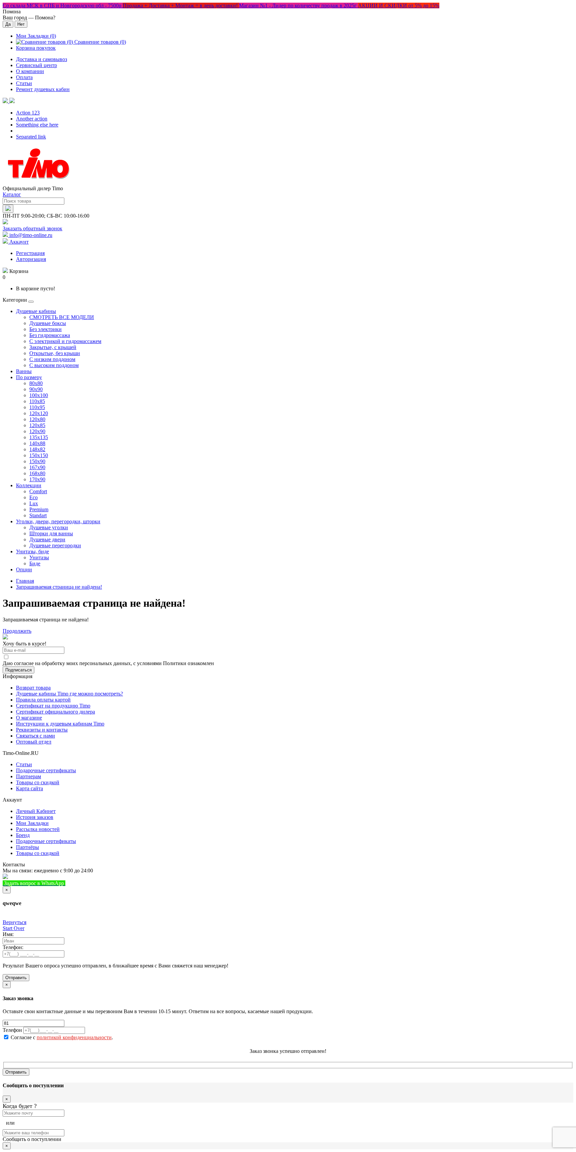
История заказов (34, 817)
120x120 (38, 413)
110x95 (37, 407)
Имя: (8, 934)
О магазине (29, 718)
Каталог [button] (12, 194)
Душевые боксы (47, 323)
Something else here (37, 124)
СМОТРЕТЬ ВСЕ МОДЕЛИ (61, 317)
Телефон (12, 1030)
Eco (33, 497)
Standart (38, 515)
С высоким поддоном (54, 365)
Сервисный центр (36, 65)
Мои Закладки (32, 823)
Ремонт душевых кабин (43, 89)
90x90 (36, 389)
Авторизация (31, 259)
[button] (9, 101)
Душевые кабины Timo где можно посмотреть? (69, 693)
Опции (24, 569)
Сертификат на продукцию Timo (53, 705)
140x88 (37, 443)
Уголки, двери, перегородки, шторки (58, 521)
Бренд (23, 835)
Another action (31, 118)
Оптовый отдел (33, 742)
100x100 (38, 395)
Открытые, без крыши (54, 353)
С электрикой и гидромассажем (65, 341)
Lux (33, 503)
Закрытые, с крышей (52, 347)
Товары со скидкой (37, 782)
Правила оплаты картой (43, 699)
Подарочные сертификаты (46, 770)
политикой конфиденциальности (74, 1037)
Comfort (38, 491)
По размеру (29, 377)
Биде (34, 563)
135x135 (38, 437)
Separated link (31, 136)
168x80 (37, 473)
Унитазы (39, 557)
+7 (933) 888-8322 (98, 883)
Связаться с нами (35, 736)
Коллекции (28, 485)
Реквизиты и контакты (42, 730)
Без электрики (45, 329)
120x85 (37, 425)
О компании (30, 71)
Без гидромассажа (49, 335)
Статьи (24, 83)
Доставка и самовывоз (41, 59)
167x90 (37, 467)
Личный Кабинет (36, 811)
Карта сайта (29, 788)
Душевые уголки (48, 527)
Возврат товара (33, 687)
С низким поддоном (52, 359)
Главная (25, 581)
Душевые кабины (36, 311)
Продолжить (17, 631)
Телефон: (13, 947)
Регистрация (30, 253)
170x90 (37, 479)
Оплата (24, 77)
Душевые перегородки (55, 545)
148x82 (37, 449)
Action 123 (28, 112)
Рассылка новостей (38, 829)
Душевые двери (47, 539)
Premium (38, 509)
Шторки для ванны (51, 533)
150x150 (38, 455)
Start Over (13, 928)
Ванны (24, 371)
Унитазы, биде (32, 551)
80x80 (36, 383)
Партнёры (27, 847)
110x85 (37, 401)
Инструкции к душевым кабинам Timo (60, 724)
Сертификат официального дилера (55, 711)
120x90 (37, 431)
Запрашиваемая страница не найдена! (59, 587)
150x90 (37, 461)
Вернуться (14, 922)
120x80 (37, 419)
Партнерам (28, 776)
